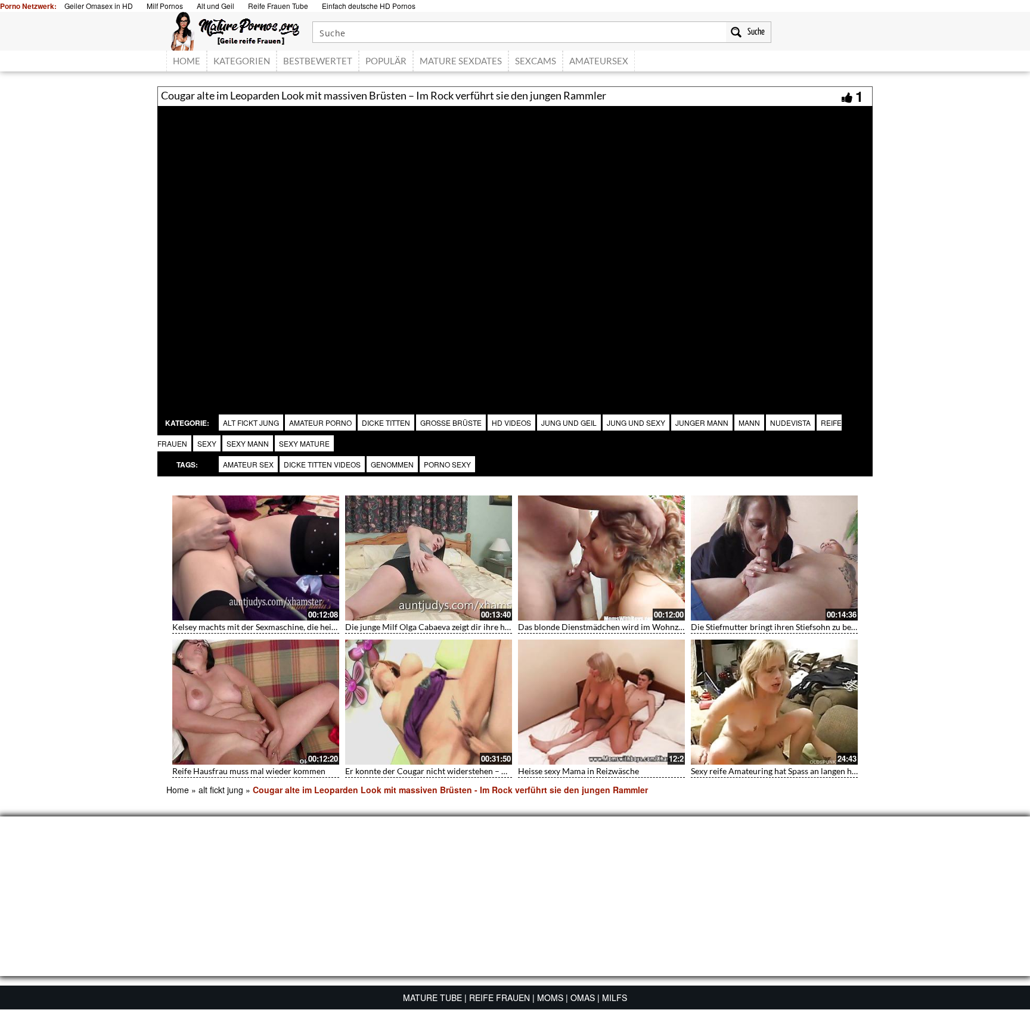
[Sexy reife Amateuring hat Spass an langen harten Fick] (774, 702)
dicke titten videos (322, 464)
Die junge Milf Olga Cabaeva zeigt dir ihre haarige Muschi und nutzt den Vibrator (494, 627)
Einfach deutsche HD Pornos (368, 5)
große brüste (451, 422)
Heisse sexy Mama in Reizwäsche (578, 771)
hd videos (511, 422)
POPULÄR (386, 60)
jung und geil (569, 422)
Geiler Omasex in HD (98, 5)
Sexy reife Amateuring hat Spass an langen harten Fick (790, 771)
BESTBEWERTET (317, 60)
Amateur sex (248, 464)
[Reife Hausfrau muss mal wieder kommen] (255, 702)
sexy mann (248, 443)
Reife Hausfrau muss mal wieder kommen (248, 771)
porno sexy (447, 464)
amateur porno (320, 422)
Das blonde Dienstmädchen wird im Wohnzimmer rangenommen (638, 627)
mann (749, 422)
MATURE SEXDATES (461, 60)
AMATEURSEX (598, 60)
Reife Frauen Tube (278, 5)
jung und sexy (636, 422)
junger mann (701, 422)
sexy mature (304, 443)
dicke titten (386, 422)
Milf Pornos (165, 5)
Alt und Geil (215, 5)
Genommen (392, 464)
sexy (206, 443)
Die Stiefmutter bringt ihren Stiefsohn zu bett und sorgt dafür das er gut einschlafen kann (854, 627)
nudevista (790, 422)
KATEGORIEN (241, 60)
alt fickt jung (251, 422)
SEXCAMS (535, 60)
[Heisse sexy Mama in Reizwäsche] (601, 702)
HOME (186, 60)
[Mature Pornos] (235, 30)
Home (177, 790)
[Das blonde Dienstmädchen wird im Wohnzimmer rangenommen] (601, 558)
